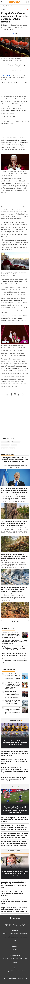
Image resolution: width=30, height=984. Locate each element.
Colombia (11, 933)
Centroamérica (14, 937)
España (16, 933)
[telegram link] (20, 925)
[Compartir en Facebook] (9, 66)
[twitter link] (10, 925)
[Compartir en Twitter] (12, 66)
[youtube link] (16, 925)
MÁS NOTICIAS (15, 621)
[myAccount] (27, 2)
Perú (9, 937)
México (4, 937)
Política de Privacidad (21, 971)
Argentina (5, 958)
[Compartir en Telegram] (19, 66)
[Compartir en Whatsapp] (5, 66)
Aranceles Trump (16, 5)
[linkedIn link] (23, 925)
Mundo (3, 9)
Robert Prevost (16, 441)
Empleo (15, 949)
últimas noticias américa (8, 448)
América (5, 933)
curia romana (5, 445)
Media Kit (15, 962)
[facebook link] (6, 925)
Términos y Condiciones (9, 971)
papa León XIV (5, 441)
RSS (15, 940)
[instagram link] (13, 925)
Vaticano (14, 445)
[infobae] (15, 2)
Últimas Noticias (23, 937)
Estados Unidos (23, 933)
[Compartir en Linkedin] (16, 66)
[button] (2, 2)
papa (7, 75)
